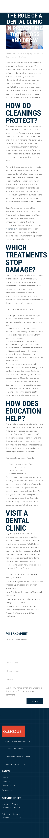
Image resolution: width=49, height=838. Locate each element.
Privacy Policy (8, 786)
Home (5, 777)
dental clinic (13, 229)
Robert (36, 54)
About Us (6, 781)
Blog (27, 54)
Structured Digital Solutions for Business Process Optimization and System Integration (24, 584)
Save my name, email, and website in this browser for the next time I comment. (24, 691)
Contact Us (7, 790)
